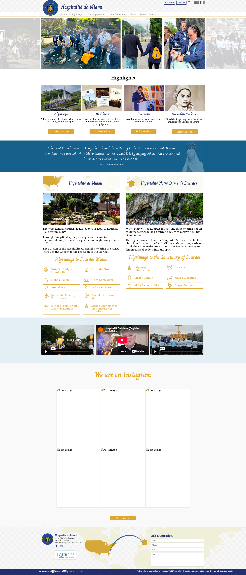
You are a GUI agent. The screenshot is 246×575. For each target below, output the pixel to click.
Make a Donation (185, 277)
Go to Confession (102, 279)
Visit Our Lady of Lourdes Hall (62, 271)
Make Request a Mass (148, 285)
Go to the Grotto (101, 269)
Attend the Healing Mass (103, 297)
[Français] (202, 2)
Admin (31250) (75, 571)
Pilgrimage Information (142, 268)
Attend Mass (59, 287)
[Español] (196, 2)
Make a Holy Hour (102, 287)
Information (61, 131)
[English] (190, 2)
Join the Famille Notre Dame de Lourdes (65, 307)
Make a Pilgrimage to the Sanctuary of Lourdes (104, 308)
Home (64, 14)
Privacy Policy (198, 571)
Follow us (124, 518)
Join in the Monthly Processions (63, 297)
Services (180, 267)
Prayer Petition (184, 285)
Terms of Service (218, 571)
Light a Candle (60, 279)
